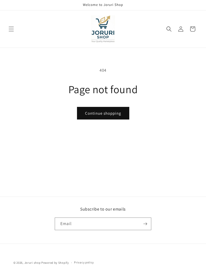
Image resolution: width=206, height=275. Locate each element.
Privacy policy (84, 262)
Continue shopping (103, 113)
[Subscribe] (145, 224)
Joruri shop (32, 263)
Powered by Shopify (55, 263)
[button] (11, 29)
